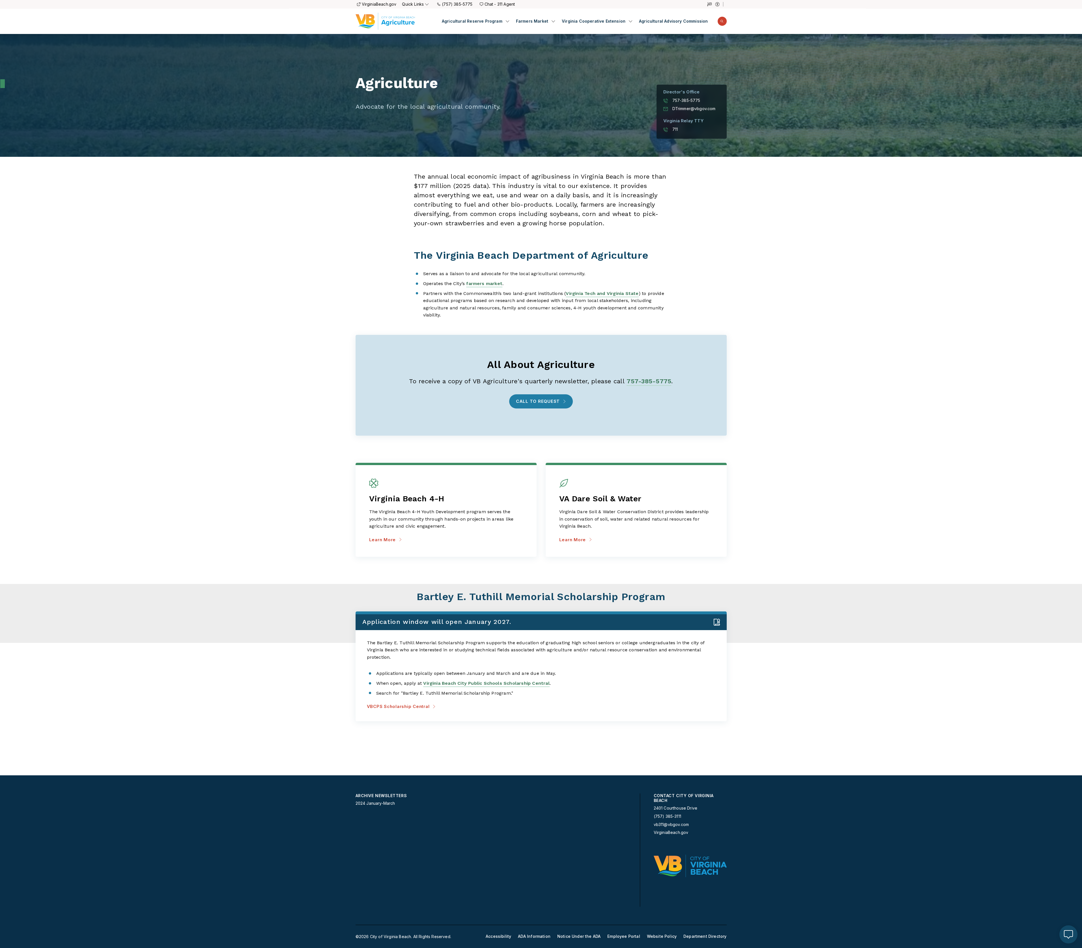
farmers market (484, 283)
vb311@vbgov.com (671, 824)
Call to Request (538, 401)
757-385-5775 (686, 100)
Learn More (382, 539)
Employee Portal (623, 936)
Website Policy (662, 936)
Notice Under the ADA (579, 936)
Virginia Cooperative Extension (593, 21)
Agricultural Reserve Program (472, 21)
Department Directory (704, 936)
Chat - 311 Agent (500, 4)
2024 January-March (375, 803)
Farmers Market (532, 21)
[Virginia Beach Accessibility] (719, 4)
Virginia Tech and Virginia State (602, 293)
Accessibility (498, 936)
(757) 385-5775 (457, 4)
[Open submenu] (507, 21)
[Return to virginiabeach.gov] (690, 866)
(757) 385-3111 (667, 816)
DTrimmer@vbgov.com (694, 108)
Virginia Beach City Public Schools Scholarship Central (486, 683)
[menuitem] (475, 21)
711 (675, 129)
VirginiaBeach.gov (379, 4)
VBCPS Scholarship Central (398, 706)
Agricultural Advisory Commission (673, 21)
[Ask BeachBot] (1068, 934)
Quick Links (413, 4)
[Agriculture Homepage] (385, 21)
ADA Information (534, 936)
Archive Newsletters (381, 795)
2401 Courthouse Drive (676, 808)
